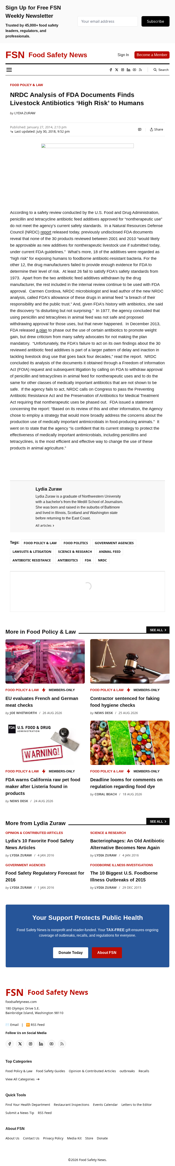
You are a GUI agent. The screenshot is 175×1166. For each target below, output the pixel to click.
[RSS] (140, 70)
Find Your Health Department (27, 1104)
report (46, 232)
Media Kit (74, 1138)
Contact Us (31, 1138)
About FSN (106, 953)
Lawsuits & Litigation (32, 551)
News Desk (104, 713)
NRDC (102, 560)
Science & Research (75, 551)
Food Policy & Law (26, 85)
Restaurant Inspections (71, 1104)
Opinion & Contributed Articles (34, 833)
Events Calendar (105, 1104)
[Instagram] (122, 70)
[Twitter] (116, 70)
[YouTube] (134, 70)
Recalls (144, 1071)
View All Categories (20, 1079)
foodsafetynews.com (21, 1002)
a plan (41, 330)
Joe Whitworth (23, 713)
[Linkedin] (128, 70)
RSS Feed (45, 1113)
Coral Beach (106, 794)
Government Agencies (114, 543)
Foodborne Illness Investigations (121, 865)
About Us (12, 1138)
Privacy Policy (53, 1138)
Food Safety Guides (50, 1071)
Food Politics (76, 543)
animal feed (110, 551)
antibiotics (68, 560)
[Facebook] (111, 70)
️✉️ (12, 1024)
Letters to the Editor (136, 1104)
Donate (102, 1138)
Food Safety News (92, 1160)
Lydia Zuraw (24, 113)
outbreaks (127, 1071)
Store (89, 1138)
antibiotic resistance (32, 560)
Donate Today (71, 953)
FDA (88, 560)
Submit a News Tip (19, 1113)
